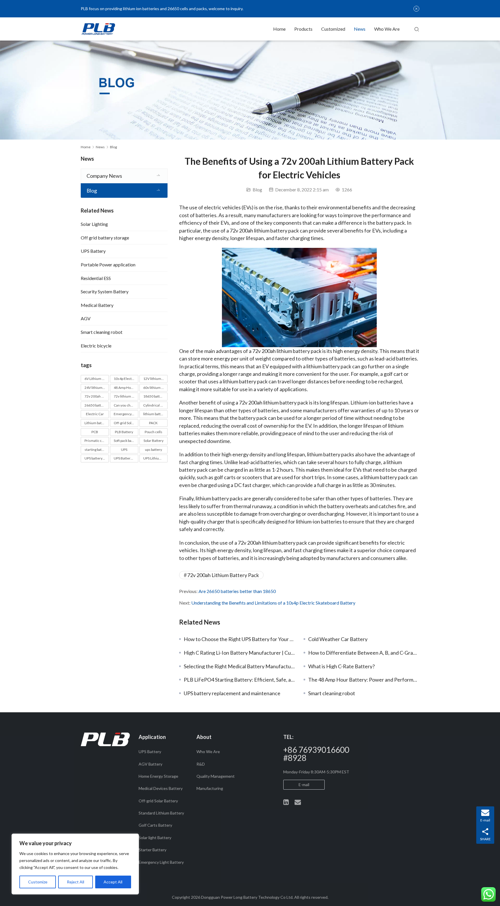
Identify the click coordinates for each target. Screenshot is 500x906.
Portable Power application (108, 264)
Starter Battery (152, 849)
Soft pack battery (126, 440)
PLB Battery (124, 432)
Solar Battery (153, 440)
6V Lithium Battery (96, 378)
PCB (94, 432)
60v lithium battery (155, 387)
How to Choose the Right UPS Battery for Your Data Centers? (239, 639)
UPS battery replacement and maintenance (232, 693)
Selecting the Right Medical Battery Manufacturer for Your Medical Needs (239, 666)
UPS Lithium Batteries (155, 458)
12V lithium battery (155, 378)
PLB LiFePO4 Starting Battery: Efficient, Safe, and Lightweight (239, 679)
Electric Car (95, 414)
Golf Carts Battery (155, 825)
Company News (104, 176)
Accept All (113, 881)
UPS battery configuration (96, 458)
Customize (37, 881)
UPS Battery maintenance (126, 458)
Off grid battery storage (105, 237)
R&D (200, 764)
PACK (153, 423)
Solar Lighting (94, 224)
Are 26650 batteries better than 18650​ (237, 591)
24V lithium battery (96, 387)
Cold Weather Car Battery (337, 639)
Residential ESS (96, 278)
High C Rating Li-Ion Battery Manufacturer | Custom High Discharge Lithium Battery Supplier (239, 652)
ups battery (153, 449)
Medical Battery (97, 305)
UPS (124, 449)
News (359, 29)
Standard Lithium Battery (161, 812)
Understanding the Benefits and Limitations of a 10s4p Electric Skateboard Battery (273, 602)
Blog (257, 189)
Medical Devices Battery (161, 788)
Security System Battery (104, 291)
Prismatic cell (94, 440)
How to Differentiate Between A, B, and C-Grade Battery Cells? (363, 652)
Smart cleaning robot (331, 693)
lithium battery (154, 414)
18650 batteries (155, 396)
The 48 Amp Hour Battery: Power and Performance (363, 679)
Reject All (75, 881)
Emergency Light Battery (126, 414)
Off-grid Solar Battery (126, 423)
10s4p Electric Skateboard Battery (126, 378)
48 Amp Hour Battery (126, 387)
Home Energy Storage (158, 776)
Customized (333, 29)
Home (279, 29)
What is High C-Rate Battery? (341, 666)
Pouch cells (153, 432)
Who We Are (387, 29)
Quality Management (215, 776)
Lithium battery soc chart (96, 423)
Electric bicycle (96, 345)
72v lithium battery (126, 396)
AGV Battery (150, 764)
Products (303, 29)
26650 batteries (96, 405)
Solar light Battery (155, 837)
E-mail (304, 784)
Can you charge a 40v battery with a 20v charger (126, 405)
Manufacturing (209, 788)
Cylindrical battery (155, 405)
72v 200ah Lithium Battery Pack (223, 575)
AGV (86, 318)
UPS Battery (93, 251)
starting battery (96, 449)
